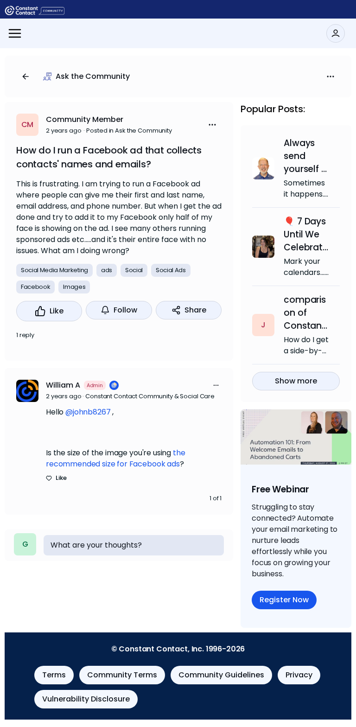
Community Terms (122, 675)
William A (63, 385)
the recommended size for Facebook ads (115, 458)
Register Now (284, 599)
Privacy (299, 675)
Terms (54, 675)
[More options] (216, 385)
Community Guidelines (221, 675)
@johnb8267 (87, 412)
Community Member (84, 119)
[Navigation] (14, 33)
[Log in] (335, 33)
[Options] (330, 76)
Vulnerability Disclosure (86, 699)
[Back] (25, 76)
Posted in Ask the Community (129, 130)
